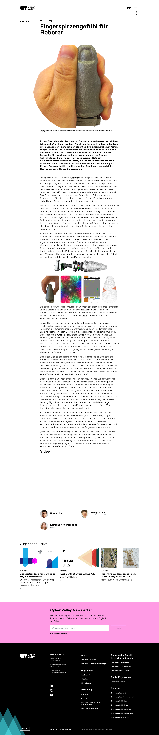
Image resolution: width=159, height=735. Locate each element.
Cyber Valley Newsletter (88, 659)
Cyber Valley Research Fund (90, 708)
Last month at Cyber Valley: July (77, 574)
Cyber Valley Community (118, 693)
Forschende (84, 694)
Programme (87, 670)
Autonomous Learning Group (70, 334)
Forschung (86, 689)
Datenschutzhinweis (59, 633)
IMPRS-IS (84, 698)
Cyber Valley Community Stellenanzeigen (94, 663)
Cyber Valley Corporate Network (121, 666)
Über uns (116, 688)
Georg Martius (98, 512)
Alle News (25, 21)
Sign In (24, 728)
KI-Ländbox (84, 679)
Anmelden (118, 628)
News (136, 13)
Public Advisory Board (118, 682)
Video (84, 315)
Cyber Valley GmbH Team (119, 701)
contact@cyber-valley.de (58, 672)
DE (129, 8)
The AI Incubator (86, 675)
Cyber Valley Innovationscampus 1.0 (122, 697)
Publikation (74, 177)
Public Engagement (121, 677)
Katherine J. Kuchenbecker (63, 525)
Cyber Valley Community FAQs (120, 717)
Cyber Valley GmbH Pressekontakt (122, 713)
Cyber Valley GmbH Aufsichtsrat (121, 709)
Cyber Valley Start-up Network (120, 662)
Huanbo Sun (56, 513)
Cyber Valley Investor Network (120, 670)
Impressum (53, 729)
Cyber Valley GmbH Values (119, 705)
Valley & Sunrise (86, 683)
